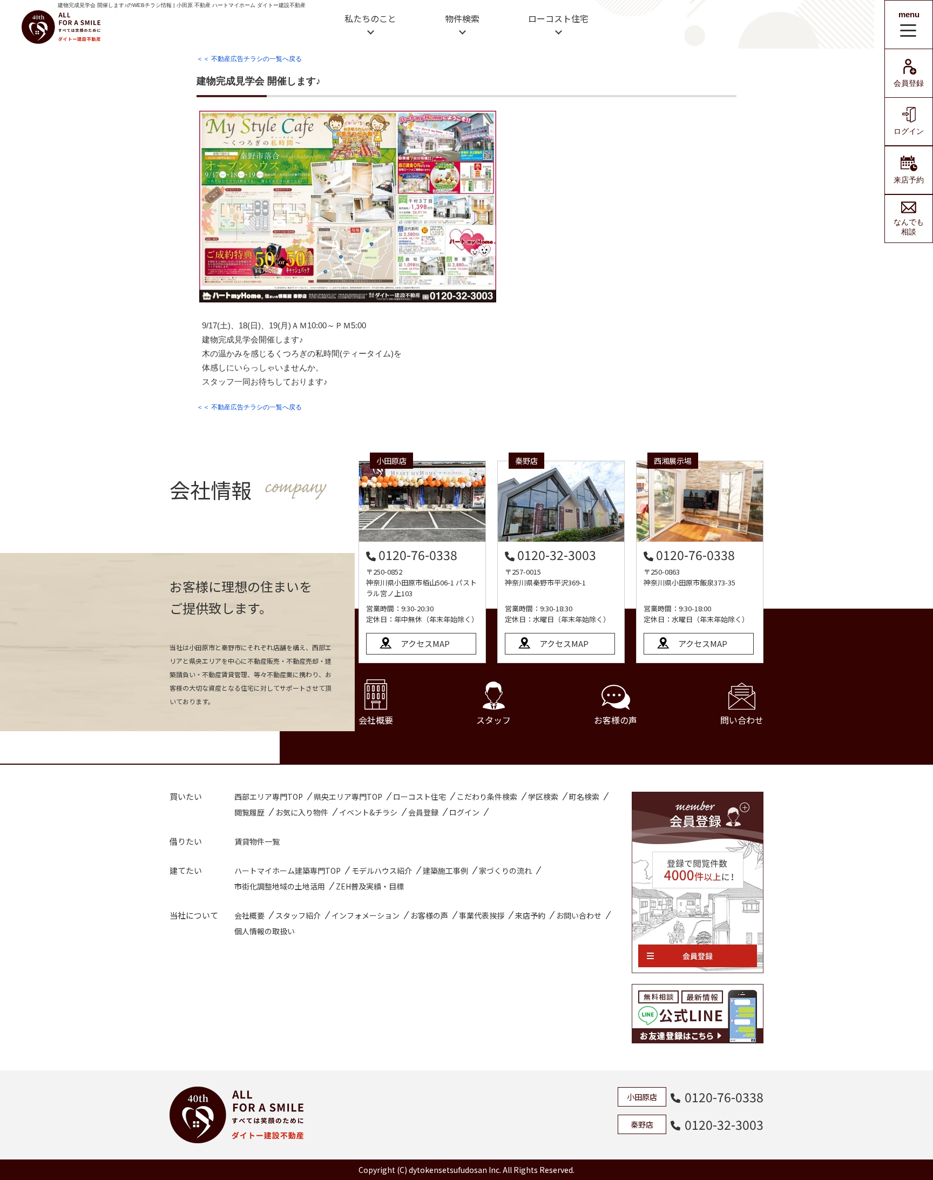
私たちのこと (370, 18)
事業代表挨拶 (481, 915)
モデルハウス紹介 (381, 870)
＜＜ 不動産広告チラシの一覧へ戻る (249, 59)
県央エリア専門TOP (348, 796)
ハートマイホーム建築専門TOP (287, 870)
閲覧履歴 (249, 812)
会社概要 (376, 719)
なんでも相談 (909, 227)
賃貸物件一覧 (257, 841)
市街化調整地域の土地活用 (279, 886)
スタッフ (493, 719)
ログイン (909, 131)
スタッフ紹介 (298, 915)
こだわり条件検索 (487, 796)
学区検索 (543, 796)
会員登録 (909, 83)
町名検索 (584, 796)
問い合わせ (741, 719)
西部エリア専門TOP (268, 796)
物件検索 (462, 18)
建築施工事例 (445, 870)
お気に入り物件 (301, 812)
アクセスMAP (425, 643)
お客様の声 (615, 719)
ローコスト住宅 (558, 18)
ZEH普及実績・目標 (370, 886)
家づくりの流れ (505, 870)
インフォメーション (366, 915)
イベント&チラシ (368, 812)
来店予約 (909, 180)
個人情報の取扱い (264, 931)
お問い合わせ (578, 915)
